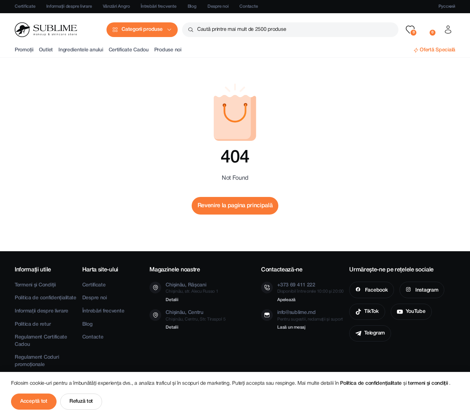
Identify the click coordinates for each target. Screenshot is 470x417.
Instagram (426, 290)
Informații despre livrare (69, 6)
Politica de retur (33, 324)
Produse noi (167, 50)
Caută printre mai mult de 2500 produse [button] (241, 29)
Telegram (374, 333)
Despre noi (218, 6)
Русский (446, 6)
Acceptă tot (33, 401)
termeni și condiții (428, 383)
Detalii (172, 300)
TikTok (371, 311)
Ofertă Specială (437, 50)
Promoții (24, 50)
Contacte (248, 6)
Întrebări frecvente (158, 6)
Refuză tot (81, 401)
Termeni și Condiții (35, 285)
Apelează (286, 300)
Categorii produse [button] (142, 29)
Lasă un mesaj (291, 327)
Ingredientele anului (80, 50)
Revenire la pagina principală (235, 205)
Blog (192, 6)
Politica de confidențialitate (45, 298)
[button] (410, 29)
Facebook (376, 290)
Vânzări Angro (116, 6)
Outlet (46, 50)
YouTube (416, 311)
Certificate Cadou (129, 50)
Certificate (25, 6)
